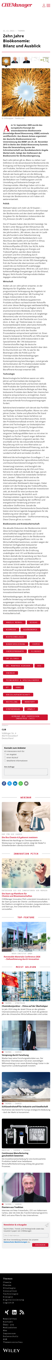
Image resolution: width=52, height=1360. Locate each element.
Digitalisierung (13, 1299)
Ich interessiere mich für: (14, 751)
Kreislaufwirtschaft (18, 694)
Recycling (12, 702)
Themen (21, 31)
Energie (10, 673)
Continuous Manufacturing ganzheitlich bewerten (15, 1154)
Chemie (36, 644)
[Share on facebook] (4, 783)
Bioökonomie (30, 629)
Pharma (26, 1150)
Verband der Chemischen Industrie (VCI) (25, 717)
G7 (7, 687)
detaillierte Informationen (17, 761)
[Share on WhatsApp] (21, 783)
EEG (39, 666)
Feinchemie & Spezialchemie (22, 680)
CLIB (4, 729)
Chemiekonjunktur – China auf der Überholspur (25, 1006)
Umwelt (31, 709)
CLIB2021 (36, 651)
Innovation (10, 1291)
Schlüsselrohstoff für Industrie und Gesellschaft (25, 1106)
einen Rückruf (12, 757)
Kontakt (8, 1322)
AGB (5, 1339)
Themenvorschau (13, 1342)
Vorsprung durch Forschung (15, 1055)
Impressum (9, 1333)
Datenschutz (11, 1336)
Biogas (33, 622)
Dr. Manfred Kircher (18, 666)
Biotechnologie (15, 637)
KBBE (18, 687)
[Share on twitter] (9, 783)
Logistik (8, 1302)
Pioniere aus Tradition (12, 1207)
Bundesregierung (15, 644)
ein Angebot (11, 754)
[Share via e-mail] (26, 783)
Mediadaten (10, 1327)
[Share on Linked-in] (15, 783)
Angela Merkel (14, 622)
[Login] (43, 5)
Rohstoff (30, 702)
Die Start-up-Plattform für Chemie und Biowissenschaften (17, 894)
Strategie (20, 1003)
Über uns (8, 1324)
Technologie (11, 1294)
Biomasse (11, 629)
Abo (5, 1330)
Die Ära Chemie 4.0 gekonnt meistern (20, 837)
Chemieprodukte (15, 651)
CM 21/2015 (12, 658)
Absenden (40, 1245)
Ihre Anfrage (9, 767)
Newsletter (10, 1319)
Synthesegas (13, 709)
